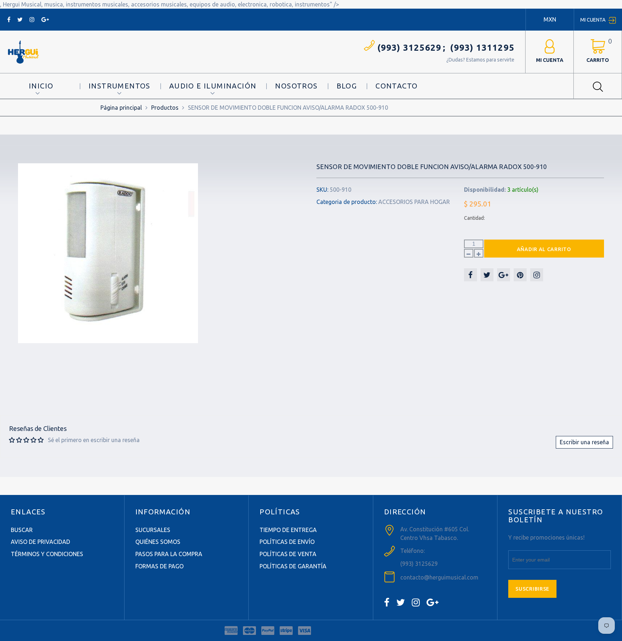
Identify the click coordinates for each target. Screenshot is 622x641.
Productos (165, 107)
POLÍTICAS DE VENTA (288, 554)
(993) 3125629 (409, 48)
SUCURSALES (152, 530)
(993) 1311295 (482, 48)
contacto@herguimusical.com (439, 577)
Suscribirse (532, 589)
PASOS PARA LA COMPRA (168, 554)
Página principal (121, 107)
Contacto (396, 86)
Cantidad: (474, 218)
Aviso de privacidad (40, 541)
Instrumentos (119, 86)
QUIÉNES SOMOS (157, 541)
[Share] (470, 274)
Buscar (22, 530)
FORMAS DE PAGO (159, 566)
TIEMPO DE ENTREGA (288, 530)
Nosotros (296, 86)
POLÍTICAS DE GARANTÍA (293, 566)
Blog (347, 86)
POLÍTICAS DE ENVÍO (287, 541)
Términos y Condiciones (47, 554)
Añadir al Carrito (544, 249)
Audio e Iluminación (213, 86)
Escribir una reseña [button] (584, 442)
